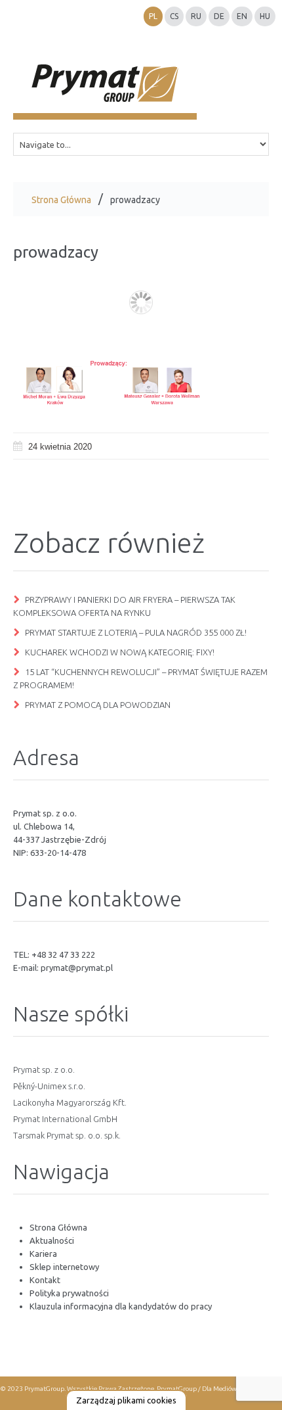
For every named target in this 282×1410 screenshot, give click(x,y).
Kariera (43, 1253)
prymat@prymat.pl (77, 967)
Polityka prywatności (69, 1293)
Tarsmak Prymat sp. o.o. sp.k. (67, 1135)
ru (196, 16)
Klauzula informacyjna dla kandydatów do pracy (121, 1306)
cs (174, 16)
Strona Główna (61, 200)
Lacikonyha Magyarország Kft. (70, 1102)
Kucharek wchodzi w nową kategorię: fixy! (119, 652)
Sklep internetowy (64, 1266)
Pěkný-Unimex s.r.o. (49, 1086)
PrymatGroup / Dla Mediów (196, 1388)
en (242, 16)
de (219, 16)
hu (265, 16)
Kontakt (45, 1279)
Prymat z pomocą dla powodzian (98, 704)
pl (153, 16)
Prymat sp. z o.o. (44, 1069)
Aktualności (52, 1240)
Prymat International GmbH (65, 1118)
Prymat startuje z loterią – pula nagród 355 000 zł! (136, 632)
